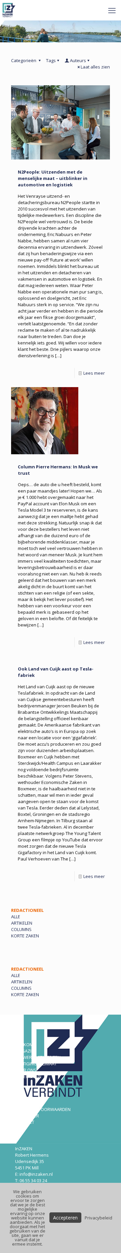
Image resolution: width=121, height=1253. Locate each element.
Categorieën (24, 60)
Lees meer (94, 373)
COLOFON (25, 1103)
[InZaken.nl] (9, 10)
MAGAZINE (26, 1051)
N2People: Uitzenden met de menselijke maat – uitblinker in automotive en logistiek (52, 178)
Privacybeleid (98, 1218)
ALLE (15, 917)
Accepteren (65, 1217)
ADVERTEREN (28, 1076)
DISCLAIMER (27, 1116)
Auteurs (78, 60)
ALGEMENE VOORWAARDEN (43, 1109)
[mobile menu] (112, 10)
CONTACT (24, 1122)
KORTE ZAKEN (25, 936)
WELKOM (24, 1044)
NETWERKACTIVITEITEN (38, 1057)
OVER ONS (25, 1070)
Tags (51, 60)
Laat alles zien (95, 67)
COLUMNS (21, 929)
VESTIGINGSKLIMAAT (36, 1064)
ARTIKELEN (21, 923)
